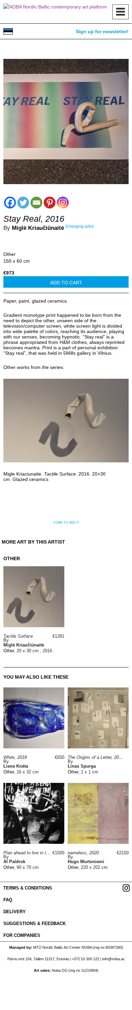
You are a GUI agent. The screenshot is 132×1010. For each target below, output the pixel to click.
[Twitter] (23, 202)
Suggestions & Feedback (34, 923)
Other (9, 254)
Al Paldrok (14, 861)
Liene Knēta (15, 766)
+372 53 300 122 (85, 959)
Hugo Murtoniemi (86, 861)
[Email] (36, 202)
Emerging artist (79, 226)
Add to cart (66, 282)
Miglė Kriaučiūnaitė (38, 228)
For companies (21, 935)
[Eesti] (8, 31)
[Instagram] (63, 202)
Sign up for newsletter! (102, 31)
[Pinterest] (50, 202)
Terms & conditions (27, 888)
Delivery (14, 911)
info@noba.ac (113, 959)
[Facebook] (10, 202)
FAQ (7, 899)
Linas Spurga (82, 766)
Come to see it (66, 522)
